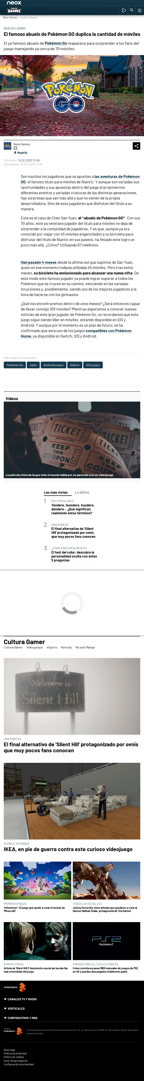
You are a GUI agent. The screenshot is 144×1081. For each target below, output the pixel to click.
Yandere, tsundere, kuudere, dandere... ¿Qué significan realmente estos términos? (72, 509)
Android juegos (54, 365)
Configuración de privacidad (19, 1064)
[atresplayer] (124, 10)
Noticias (66, 647)
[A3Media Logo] (15, 991)
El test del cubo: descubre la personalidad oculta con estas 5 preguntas (74, 556)
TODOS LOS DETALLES (87, 903)
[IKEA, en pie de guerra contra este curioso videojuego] (72, 801)
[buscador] (132, 10)
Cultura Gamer (24, 641)
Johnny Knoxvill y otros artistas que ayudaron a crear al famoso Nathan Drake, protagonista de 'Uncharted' (105, 909)
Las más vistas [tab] (56, 492)
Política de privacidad (15, 1053)
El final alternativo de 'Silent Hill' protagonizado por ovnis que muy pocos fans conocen (73, 533)
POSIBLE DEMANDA (16, 843)
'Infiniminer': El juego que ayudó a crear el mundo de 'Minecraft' (34, 909)
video (33, 365)
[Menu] (139, 10)
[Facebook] (15, 148)
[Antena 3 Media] (13, 1031)
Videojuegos (34, 647)
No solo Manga (85, 647)
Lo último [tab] (82, 492)
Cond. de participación (16, 1060)
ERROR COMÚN (13, 964)
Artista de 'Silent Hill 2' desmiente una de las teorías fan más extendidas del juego (36, 970)
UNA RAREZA (59, 524)
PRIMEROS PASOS (15, 903)
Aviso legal (9, 1050)
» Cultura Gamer (28, 17)
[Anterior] (36, 3)
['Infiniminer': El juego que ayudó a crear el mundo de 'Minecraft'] (37, 881)
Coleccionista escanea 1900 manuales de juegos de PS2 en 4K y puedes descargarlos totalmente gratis (105, 970)
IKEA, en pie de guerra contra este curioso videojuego (68, 849)
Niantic (75, 365)
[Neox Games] (19, 10)
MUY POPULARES (62, 501)
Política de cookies (14, 1057)
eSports (52, 647)
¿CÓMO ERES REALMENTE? (69, 548)
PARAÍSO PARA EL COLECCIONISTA (95, 964)
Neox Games (10, 17)
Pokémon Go (15, 365)
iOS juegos (93, 365)
